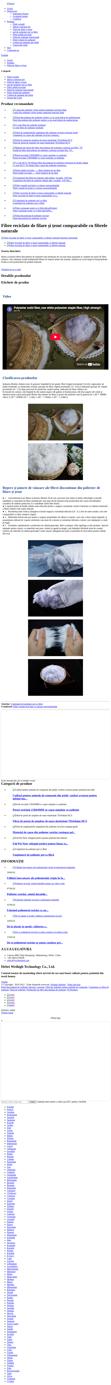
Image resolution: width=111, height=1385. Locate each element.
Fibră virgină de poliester (24, 40)
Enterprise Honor (20, 13)
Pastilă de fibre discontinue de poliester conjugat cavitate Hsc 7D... (43, 150)
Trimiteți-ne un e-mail (11, 269)
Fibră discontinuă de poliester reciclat (30, 218)
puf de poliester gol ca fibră (25, 32)
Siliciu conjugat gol (21, 27)
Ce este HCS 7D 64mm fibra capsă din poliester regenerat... (40, 165)
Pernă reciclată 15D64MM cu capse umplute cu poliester (38, 158)
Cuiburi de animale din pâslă (26, 42)
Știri (9, 47)
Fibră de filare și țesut (22, 29)
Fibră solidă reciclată (22, 34)
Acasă (10, 8)
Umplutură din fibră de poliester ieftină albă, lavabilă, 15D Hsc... (42, 180)
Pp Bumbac (72, 990)
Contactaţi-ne (13, 50)
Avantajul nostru (20, 16)
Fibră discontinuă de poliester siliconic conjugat (22, 987)
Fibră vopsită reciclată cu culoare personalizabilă (35, 188)
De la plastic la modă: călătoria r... (27, 926)
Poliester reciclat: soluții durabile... (27, 894)
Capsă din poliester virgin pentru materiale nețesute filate (38, 112)
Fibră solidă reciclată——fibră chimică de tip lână (35, 173)
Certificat (17, 19)
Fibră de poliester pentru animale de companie (66, 987)
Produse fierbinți (58, 984)
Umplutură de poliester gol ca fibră (28, 203)
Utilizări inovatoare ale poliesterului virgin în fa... (36, 878)
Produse (10, 21)
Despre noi (12, 11)
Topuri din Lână (20, 45)
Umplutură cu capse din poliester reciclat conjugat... (36, 135)
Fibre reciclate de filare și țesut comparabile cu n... (35, 195)
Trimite (4, 982)
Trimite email (7, 1012)
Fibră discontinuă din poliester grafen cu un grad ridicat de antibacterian (45, 120)
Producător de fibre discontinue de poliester (46, 990)
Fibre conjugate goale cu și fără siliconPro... (33, 210)
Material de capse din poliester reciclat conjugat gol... (44, 832)
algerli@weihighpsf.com (18, 960)
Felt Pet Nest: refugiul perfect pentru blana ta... (40, 843)
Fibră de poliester (17, 990)
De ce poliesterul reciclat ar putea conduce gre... (35, 942)
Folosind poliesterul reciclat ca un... (28, 910)
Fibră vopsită (19, 24)
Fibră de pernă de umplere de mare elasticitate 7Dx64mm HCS (41, 143)
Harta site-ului (73, 984)
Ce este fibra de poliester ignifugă (28, 127)
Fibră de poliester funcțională (26, 37)
